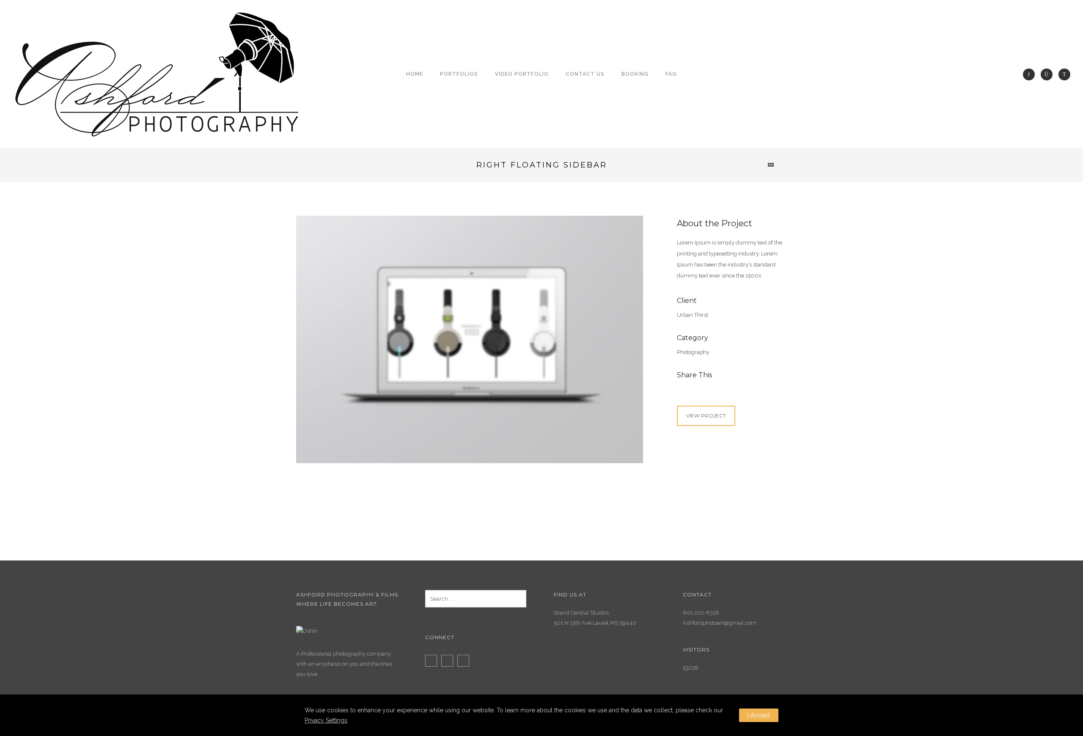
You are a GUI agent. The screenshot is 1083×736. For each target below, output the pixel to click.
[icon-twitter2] (465, 661)
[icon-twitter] (1064, 74)
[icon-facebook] (1031, 74)
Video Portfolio (522, 74)
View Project (706, 415)
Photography (693, 352)
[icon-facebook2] (433, 661)
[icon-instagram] (1049, 74)
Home (414, 74)
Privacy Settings (326, 720)
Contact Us (585, 74)
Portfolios (459, 74)
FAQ (671, 74)
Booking (635, 74)
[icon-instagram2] (449, 661)
